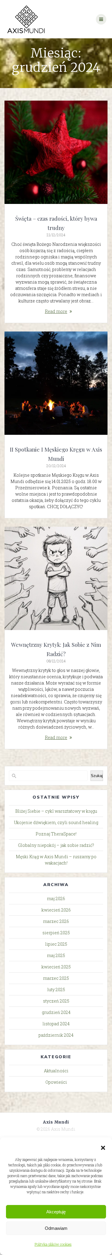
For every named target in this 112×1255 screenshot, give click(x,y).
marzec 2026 (56, 921)
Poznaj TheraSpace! (56, 834)
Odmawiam (56, 1228)
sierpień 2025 (56, 932)
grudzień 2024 (56, 1012)
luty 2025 (56, 989)
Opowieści (56, 1082)
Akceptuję (56, 1211)
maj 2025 (56, 955)
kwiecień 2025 (56, 967)
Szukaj (97, 775)
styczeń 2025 (56, 1001)
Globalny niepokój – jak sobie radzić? (56, 845)
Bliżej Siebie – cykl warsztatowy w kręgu (56, 811)
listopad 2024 (56, 1024)
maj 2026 (56, 898)
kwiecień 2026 (56, 910)
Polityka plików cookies (53, 1244)
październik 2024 (56, 1035)
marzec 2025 (56, 978)
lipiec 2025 (56, 944)
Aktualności (56, 1071)
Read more (56, 311)
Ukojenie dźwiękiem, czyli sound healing (56, 822)
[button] (103, 1148)
